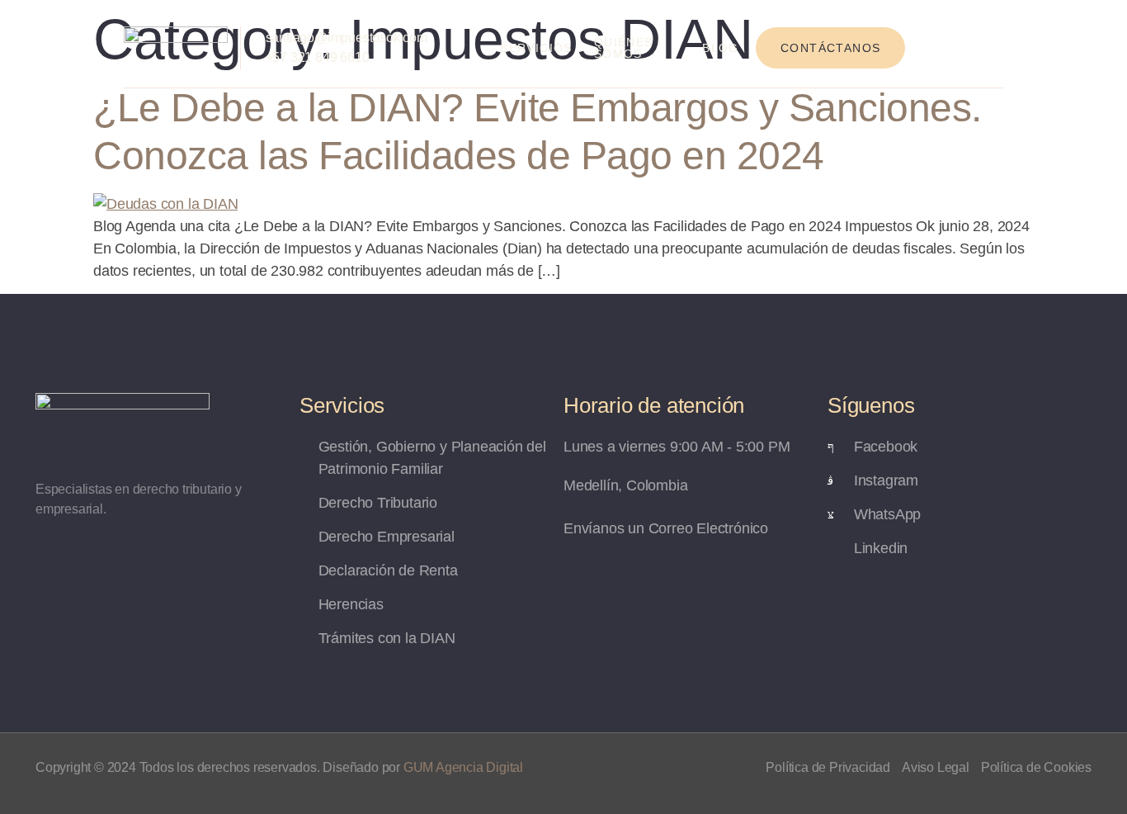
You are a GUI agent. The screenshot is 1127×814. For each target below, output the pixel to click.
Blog (720, 47)
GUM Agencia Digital (463, 767)
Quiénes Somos (623, 47)
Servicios (536, 47)
